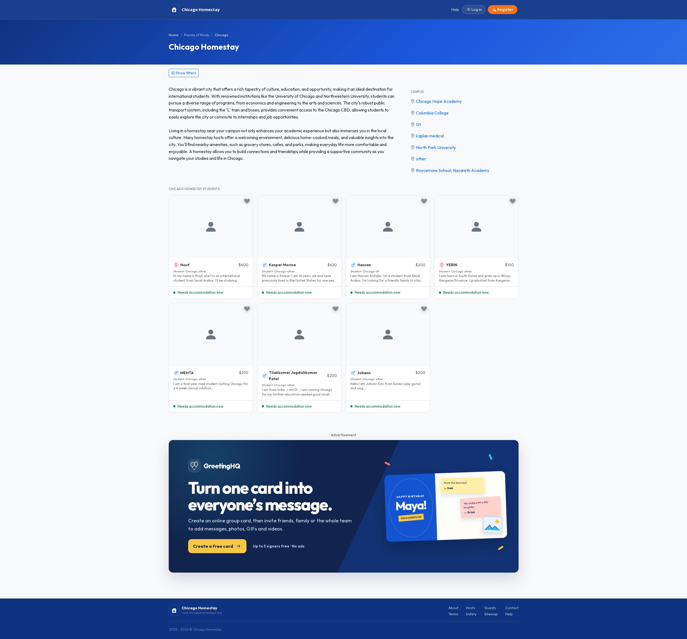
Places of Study (196, 35)
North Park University (436, 147)
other (421, 158)
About (453, 608)
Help (509, 614)
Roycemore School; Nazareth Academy (452, 170)
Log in (477, 9)
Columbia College (432, 113)
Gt (418, 124)
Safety (471, 614)
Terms (453, 614)
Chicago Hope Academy (439, 101)
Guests (490, 608)
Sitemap (491, 614)
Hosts (470, 608)
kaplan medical (430, 135)
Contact (512, 608)
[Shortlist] (247, 201)
